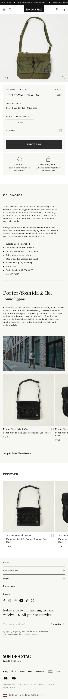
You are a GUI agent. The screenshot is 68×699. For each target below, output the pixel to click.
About (6, 562)
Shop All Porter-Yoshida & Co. (17, 453)
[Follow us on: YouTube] (21, 600)
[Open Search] (10, 9)
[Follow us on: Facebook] (4, 600)
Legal (6, 578)
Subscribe (56, 624)
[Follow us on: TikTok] (27, 600)
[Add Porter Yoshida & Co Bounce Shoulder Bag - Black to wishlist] (52, 429)
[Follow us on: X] (32, 600)
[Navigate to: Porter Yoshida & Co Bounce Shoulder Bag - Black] (28, 400)
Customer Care (10, 570)
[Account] (57, 9)
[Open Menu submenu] (4, 9)
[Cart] (63, 9)
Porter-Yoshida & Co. (23, 95)
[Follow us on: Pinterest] (15, 600)
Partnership (9, 586)
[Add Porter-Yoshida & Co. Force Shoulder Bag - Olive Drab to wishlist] (60, 130)
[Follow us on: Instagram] (10, 600)
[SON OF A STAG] (34, 9)
